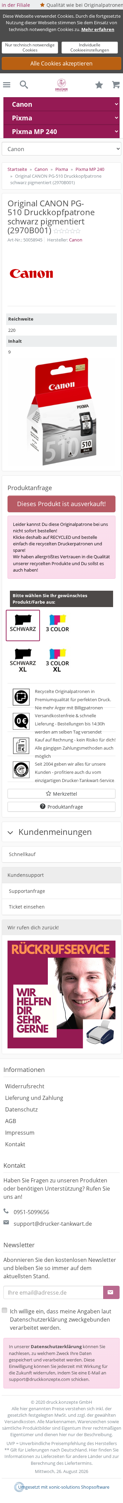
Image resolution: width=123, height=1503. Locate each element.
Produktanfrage (65, 807)
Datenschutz (21, 1109)
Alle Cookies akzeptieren (61, 63)
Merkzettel (65, 794)
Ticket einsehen (27, 906)
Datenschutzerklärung (56, 1346)
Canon (75, 240)
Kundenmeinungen (54, 831)
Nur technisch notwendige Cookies (30, 47)
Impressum (20, 1132)
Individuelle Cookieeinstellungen (89, 47)
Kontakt (15, 1144)
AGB (10, 1121)
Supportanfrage (27, 891)
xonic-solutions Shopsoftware (79, 1487)
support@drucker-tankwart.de (53, 1223)
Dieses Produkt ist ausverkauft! (61, 504)
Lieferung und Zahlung (34, 1098)
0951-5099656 (31, 1212)
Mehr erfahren (97, 29)
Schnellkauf (22, 854)
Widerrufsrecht (24, 1086)
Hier (93, 1450)
